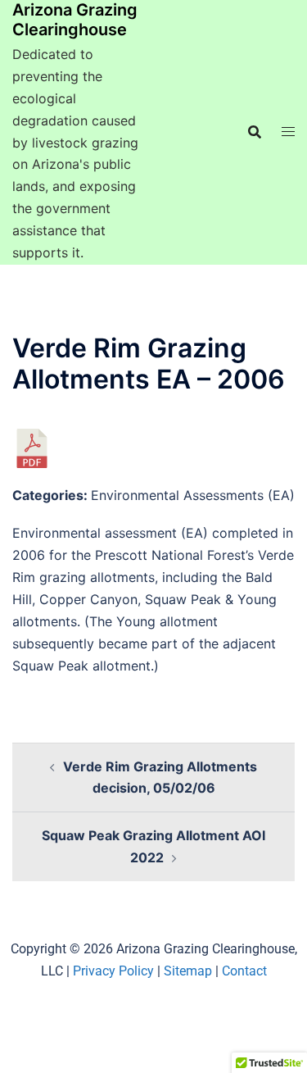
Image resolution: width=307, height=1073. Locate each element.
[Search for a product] (254, 132)
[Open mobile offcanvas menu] (288, 131)
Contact (244, 971)
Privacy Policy (113, 971)
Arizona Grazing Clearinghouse (75, 19)
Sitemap (188, 971)
